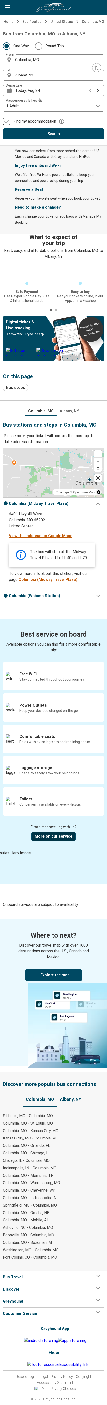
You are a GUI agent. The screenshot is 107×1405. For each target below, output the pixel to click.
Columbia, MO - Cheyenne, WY (29, 1190)
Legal (44, 1377)
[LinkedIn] (25, 1364)
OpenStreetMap (84, 492)
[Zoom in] (98, 453)
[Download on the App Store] (72, 1341)
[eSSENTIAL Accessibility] (58, 1364)
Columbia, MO (93, 22)
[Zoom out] (98, 461)
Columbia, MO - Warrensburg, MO (31, 1182)
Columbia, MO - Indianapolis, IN (29, 1197)
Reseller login (26, 1377)
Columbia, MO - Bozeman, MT (28, 1242)
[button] (53, 60)
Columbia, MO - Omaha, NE (26, 1212)
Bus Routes (31, 22)
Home (8, 22)
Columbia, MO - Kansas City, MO (30, 1130)
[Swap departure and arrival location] (96, 67)
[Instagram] (22, 1364)
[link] (53, 992)
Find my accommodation (34, 121)
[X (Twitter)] (26, 1364)
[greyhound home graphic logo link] (53, 7)
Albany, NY (69, 411)
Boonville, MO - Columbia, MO (28, 1235)
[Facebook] (20, 1364)
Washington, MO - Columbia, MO (31, 1250)
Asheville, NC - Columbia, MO (28, 1227)
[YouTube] (23, 1364)
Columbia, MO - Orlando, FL (26, 1145)
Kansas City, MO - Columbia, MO (30, 1138)
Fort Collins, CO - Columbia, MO (30, 1257)
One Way (21, 46)
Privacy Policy (62, 1377)
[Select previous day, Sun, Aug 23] (90, 91)
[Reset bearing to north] (98, 468)
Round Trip (54, 46)
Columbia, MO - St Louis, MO (28, 1123)
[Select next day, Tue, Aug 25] (98, 91)
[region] (53, 472)
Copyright (83, 1377)
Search (53, 133)
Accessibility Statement (55, 1383)
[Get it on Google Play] (41, 1341)
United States (61, 22)
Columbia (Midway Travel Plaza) (48, 579)
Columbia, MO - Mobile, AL (26, 1220)
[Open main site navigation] (7, 7)
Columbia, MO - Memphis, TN (28, 1175)
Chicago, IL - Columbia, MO (26, 1160)
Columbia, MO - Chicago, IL (26, 1153)
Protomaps (62, 492)
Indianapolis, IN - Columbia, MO (29, 1168)
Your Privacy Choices (59, 1389)
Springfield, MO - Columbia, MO (30, 1205)
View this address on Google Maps (40, 535)
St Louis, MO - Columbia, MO (28, 1115)
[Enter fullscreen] (98, 478)
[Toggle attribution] (99, 492)
